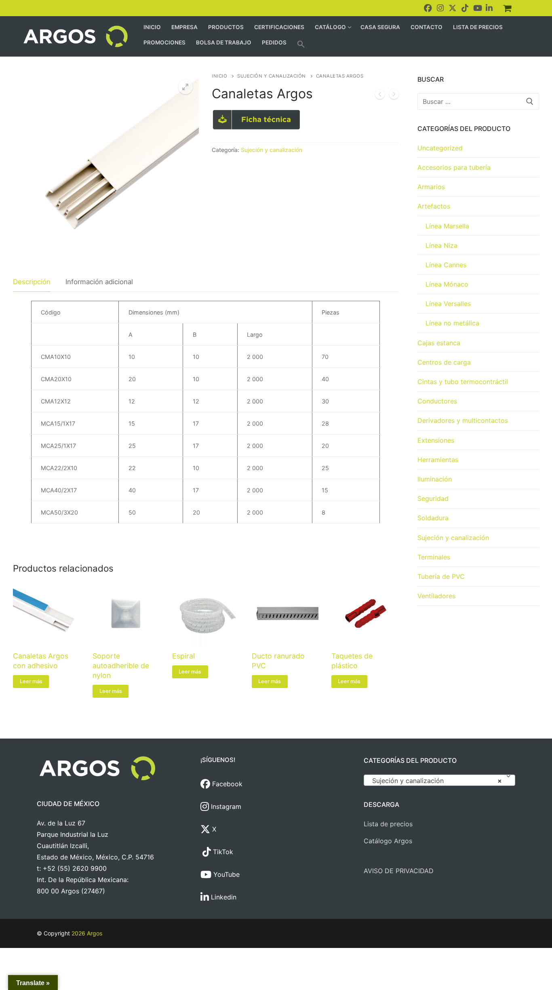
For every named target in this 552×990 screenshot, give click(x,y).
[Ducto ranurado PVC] (394, 95)
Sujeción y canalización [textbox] (437, 781)
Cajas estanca (438, 343)
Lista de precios (388, 824)
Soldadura (433, 518)
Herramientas (437, 460)
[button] (301, 44)
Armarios (431, 187)
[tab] (32, 281)
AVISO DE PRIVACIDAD (399, 871)
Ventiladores (436, 596)
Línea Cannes (446, 265)
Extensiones (435, 440)
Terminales (433, 557)
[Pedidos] (507, 8)
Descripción (32, 282)
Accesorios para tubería (454, 167)
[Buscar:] (478, 101)
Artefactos (433, 206)
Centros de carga (444, 362)
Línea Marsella (447, 226)
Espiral (183, 656)
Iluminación (434, 479)
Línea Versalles (448, 304)
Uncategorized (440, 148)
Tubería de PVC (441, 576)
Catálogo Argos (388, 841)
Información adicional (99, 282)
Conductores (437, 401)
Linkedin (222, 897)
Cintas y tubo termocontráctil (462, 382)
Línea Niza (441, 245)
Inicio (219, 76)
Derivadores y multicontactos (462, 420)
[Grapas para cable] (380, 95)
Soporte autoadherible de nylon (121, 666)
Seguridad (433, 498)
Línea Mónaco (447, 284)
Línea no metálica (452, 323)
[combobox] (439, 780)
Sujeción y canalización (271, 76)
